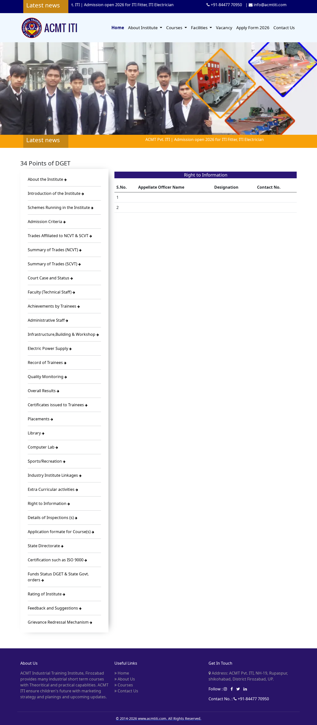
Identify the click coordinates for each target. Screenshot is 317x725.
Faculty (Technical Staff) (50, 292)
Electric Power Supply (48, 348)
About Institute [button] (143, 27)
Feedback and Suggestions (53, 608)
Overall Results (42, 390)
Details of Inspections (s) (51, 517)
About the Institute (46, 179)
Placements (39, 419)
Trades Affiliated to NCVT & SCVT (58, 235)
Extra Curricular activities (52, 489)
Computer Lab (41, 447)
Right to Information (47, 503)
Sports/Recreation (45, 461)
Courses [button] (174, 27)
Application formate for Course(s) (60, 531)
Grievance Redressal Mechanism (59, 622)
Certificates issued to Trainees (56, 405)
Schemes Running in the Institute (59, 207)
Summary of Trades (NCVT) (53, 249)
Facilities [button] (200, 27)
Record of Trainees (46, 362)
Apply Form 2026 (252, 27)
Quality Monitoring (46, 376)
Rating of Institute (45, 594)
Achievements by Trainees (52, 306)
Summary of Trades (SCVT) (53, 264)
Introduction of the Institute (54, 193)
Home (117, 27)
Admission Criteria (45, 221)
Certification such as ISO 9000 (56, 560)
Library (35, 433)
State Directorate (44, 545)
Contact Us (284, 27)
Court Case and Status (49, 278)
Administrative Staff (47, 320)
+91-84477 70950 (226, 4)
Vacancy (224, 27)
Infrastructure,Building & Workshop (62, 334)
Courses (125, 685)
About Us (126, 679)
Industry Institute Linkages (53, 475)
